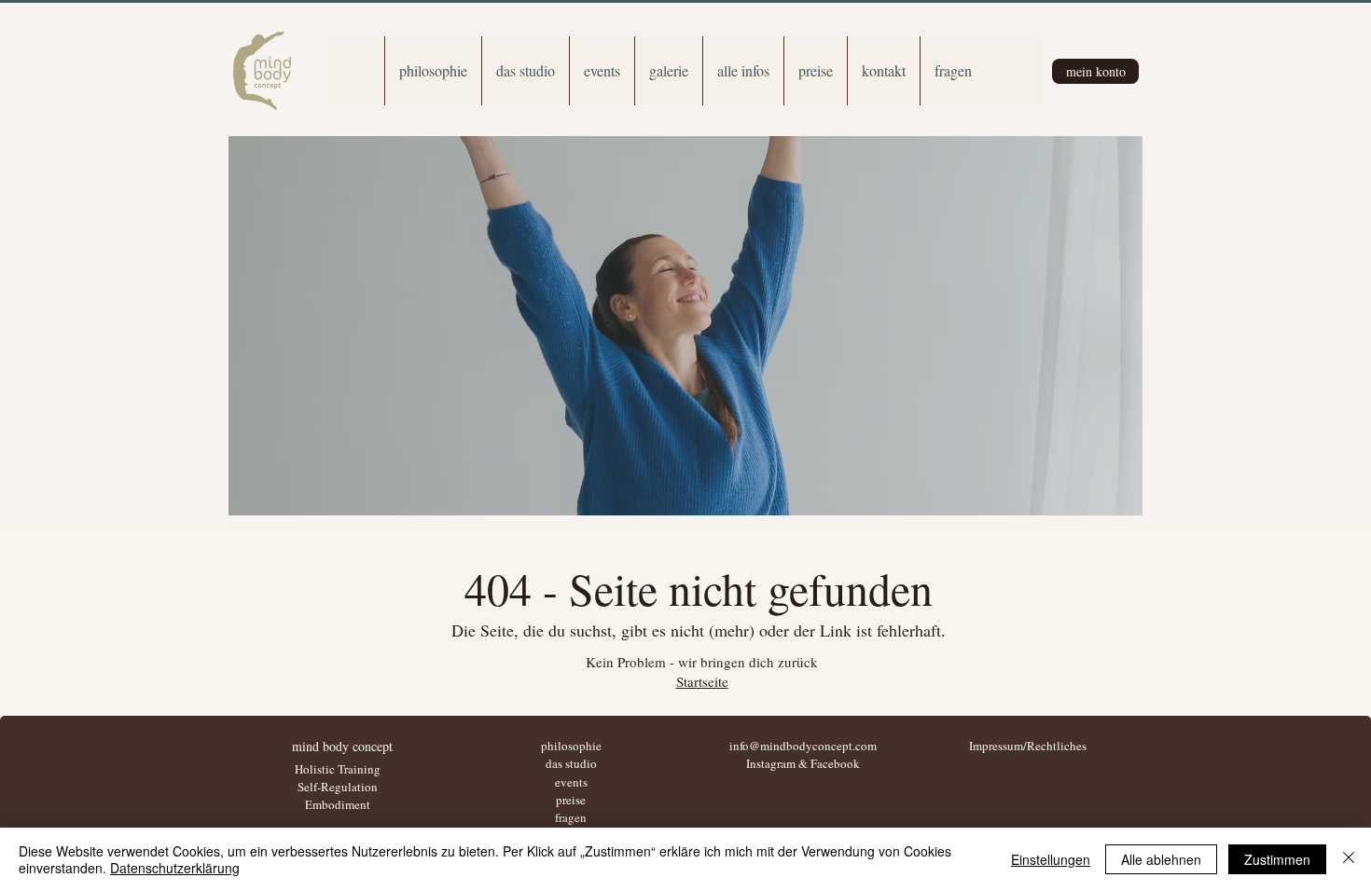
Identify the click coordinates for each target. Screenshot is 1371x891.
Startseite (702, 681)
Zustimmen (1277, 859)
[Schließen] (1348, 859)
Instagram (771, 763)
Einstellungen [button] (1050, 859)
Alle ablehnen (1161, 859)
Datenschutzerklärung (175, 867)
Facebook (835, 763)
